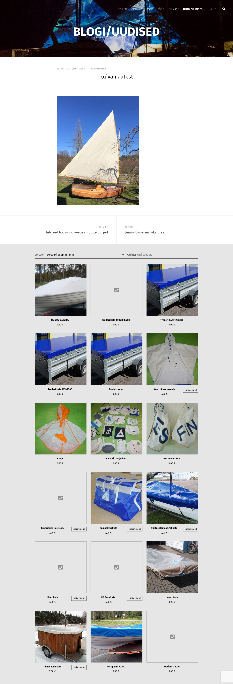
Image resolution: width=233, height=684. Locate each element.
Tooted (137, 9)
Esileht (123, 9)
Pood (149, 9)
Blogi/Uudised (192, 9)
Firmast (174, 9)
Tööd (161, 9)
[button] (212, 9)
